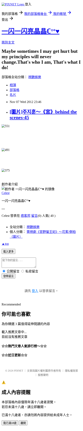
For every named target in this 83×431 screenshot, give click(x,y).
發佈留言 (8, 276)
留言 (34, 215)
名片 (13, 95)
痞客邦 (25, 215)
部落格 (14, 90)
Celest (5, 193)
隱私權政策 (71, 370)
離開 (23, 423)
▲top (5, 243)
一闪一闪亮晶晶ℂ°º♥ (30, 31)
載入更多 (8, 251)
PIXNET (18, 370)
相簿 (13, 85)
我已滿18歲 (10, 423)
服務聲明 (43, 374)
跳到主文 (8, 42)
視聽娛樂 (34, 77)
